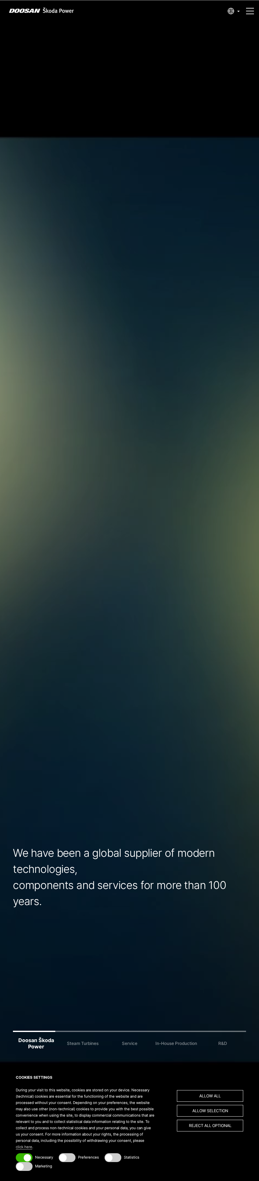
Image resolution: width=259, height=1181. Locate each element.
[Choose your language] (234, 11)
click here (24, 1147)
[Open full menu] (250, 8)
